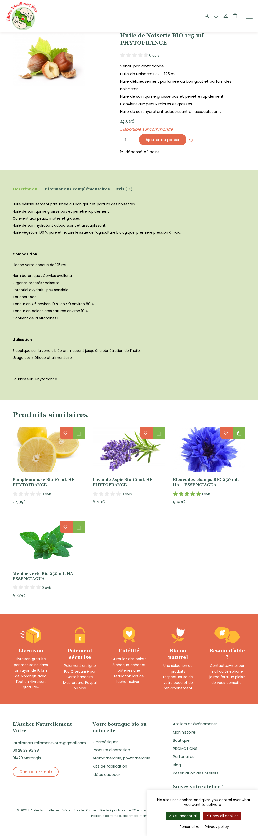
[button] (191, 140)
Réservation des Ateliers (195, 773)
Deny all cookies (223, 815)
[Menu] (249, 16)
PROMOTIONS (185, 748)
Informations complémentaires (76, 189)
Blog (177, 765)
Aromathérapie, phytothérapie (121, 758)
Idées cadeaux (106, 774)
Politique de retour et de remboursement (121, 816)
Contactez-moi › (35, 771)
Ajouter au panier (163, 139)
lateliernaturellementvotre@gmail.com (49, 742)
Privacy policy (217, 826)
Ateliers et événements (195, 723)
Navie (145, 810)
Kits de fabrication (110, 766)
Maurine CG (127, 810)
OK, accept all (184, 815)
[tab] (25, 189)
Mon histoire (184, 732)
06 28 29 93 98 (26, 750)
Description (25, 189)
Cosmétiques (105, 741)
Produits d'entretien (111, 749)
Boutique (181, 740)
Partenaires (184, 756)
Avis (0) (124, 189)
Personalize (189, 826)
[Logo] (22, 30)
